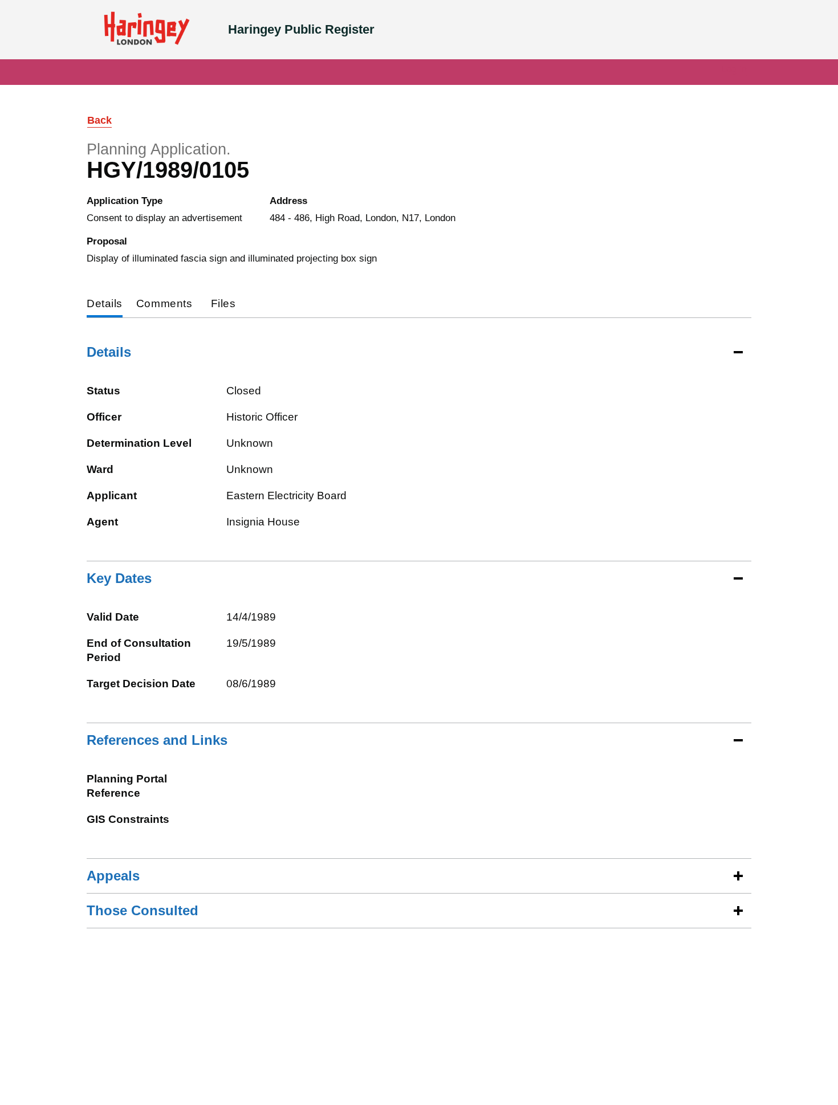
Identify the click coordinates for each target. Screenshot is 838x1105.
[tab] (105, 304)
